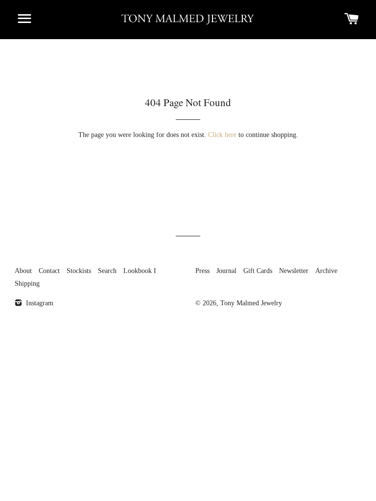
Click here (222, 134)
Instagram (38, 303)
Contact (49, 270)
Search (107, 270)
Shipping (27, 283)
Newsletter (293, 270)
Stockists (79, 270)
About (23, 270)
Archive (326, 270)
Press (202, 270)
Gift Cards (257, 270)
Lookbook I (139, 270)
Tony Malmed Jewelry (251, 303)
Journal (226, 270)
